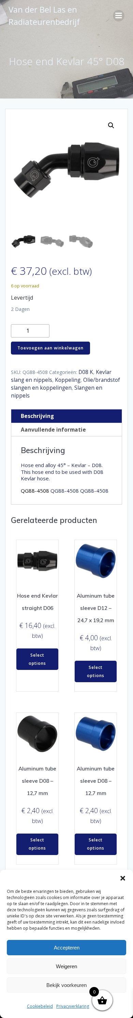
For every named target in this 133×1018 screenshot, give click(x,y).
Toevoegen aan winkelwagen (50, 348)
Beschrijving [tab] (37, 416)
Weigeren (66, 966)
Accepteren (66, 947)
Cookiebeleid (40, 1006)
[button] (122, 878)
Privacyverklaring (72, 1006)
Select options (37, 659)
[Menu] (118, 15)
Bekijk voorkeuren (66, 985)
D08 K (85, 372)
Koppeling (67, 380)
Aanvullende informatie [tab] (53, 429)
